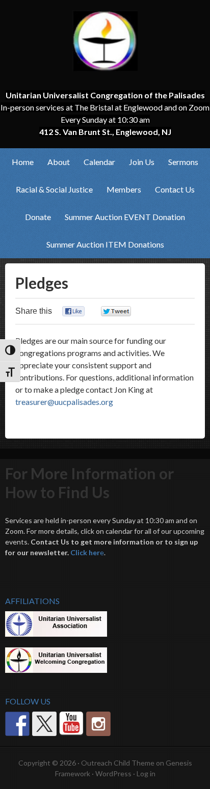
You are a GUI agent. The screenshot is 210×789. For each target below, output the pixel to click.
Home (23, 162)
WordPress (113, 773)
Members (120, 189)
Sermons (183, 162)
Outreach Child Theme (117, 762)
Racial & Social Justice (51, 189)
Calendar (99, 162)
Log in (146, 773)
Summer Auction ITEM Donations (105, 244)
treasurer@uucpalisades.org (64, 401)
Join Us (138, 162)
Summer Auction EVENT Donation (125, 217)
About (55, 162)
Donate (38, 217)
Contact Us (175, 189)
